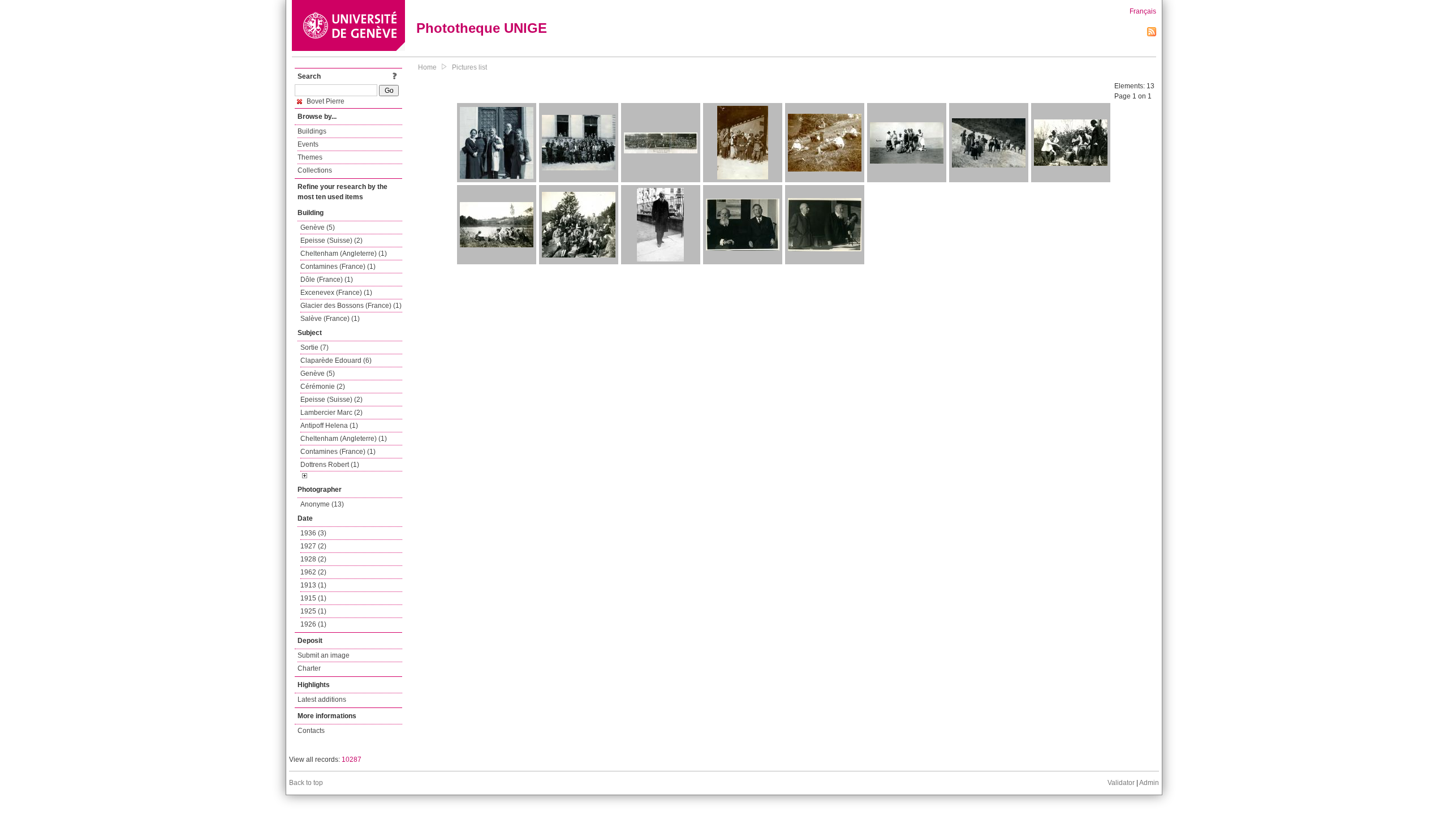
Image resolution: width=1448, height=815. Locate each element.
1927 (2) (313, 546)
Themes (310, 157)
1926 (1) (313, 624)
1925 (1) (313, 611)
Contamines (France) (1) (338, 267)
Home (427, 67)
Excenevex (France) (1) (336, 293)
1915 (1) (313, 598)
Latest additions (322, 700)
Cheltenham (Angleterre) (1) (343, 254)
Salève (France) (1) (330, 319)
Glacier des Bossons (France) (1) (351, 306)
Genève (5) (317, 227)
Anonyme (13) (322, 504)
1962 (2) (313, 572)
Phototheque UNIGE (481, 28)
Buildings (312, 131)
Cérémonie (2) (322, 387)
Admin (1149, 783)
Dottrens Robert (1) (329, 465)
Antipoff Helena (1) (329, 426)
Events (308, 144)
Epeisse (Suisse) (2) (331, 240)
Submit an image (324, 655)
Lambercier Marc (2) (331, 413)
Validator (1121, 783)
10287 (351, 759)
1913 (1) (313, 585)
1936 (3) (313, 533)
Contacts (311, 731)
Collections (315, 170)
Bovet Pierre (324, 101)
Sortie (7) (314, 347)
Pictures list (469, 67)
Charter (309, 668)
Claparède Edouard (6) (336, 360)
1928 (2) (313, 559)
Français (1143, 11)
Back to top (306, 783)
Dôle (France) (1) (326, 280)
